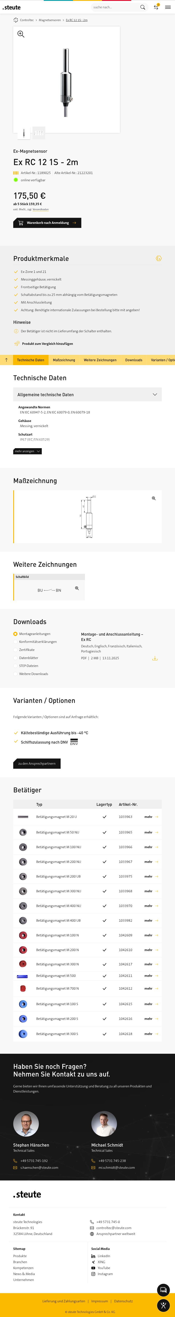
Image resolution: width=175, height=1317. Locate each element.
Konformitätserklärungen (38, 641)
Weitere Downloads (33, 674)
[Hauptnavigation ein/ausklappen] (167, 7)
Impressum (99, 1301)
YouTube (104, 1268)
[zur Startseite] (11, 7)
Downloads (133, 359)
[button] (87, 394)
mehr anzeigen (24, 451)
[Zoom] (67, 80)
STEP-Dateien (28, 666)
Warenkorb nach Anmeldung (48, 222)
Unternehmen (23, 1280)
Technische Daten (30, 359)
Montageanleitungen (34, 634)
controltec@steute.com (113, 1228)
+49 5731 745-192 (34, 1161)
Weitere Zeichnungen (100, 359)
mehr (148, 817)
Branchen (20, 1262)
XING (101, 1262)
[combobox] (114, 7)
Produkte (20, 1256)
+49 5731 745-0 (108, 1222)
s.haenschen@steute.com (39, 1167)
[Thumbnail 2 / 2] (38, 133)
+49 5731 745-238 (112, 1161)
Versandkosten (41, 209)
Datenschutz (123, 1301)
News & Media (24, 1274)
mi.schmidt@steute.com (117, 1167)
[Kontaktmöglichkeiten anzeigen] (163, 1290)
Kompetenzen (23, 1268)
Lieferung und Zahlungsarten (63, 1301)
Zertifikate (27, 650)
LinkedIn (104, 1256)
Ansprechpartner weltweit (115, 1234)
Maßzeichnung (64, 359)
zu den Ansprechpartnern (36, 763)
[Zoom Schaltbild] (49, 590)
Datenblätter (28, 658)
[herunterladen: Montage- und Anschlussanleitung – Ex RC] (155, 658)
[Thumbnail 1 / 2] (24, 133)
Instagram (105, 1274)
